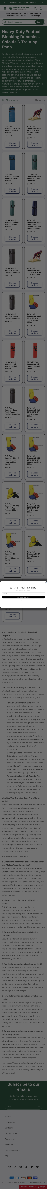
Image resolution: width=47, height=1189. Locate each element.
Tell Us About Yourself (23, 597)
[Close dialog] (45, 582)
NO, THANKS (23, 600)
